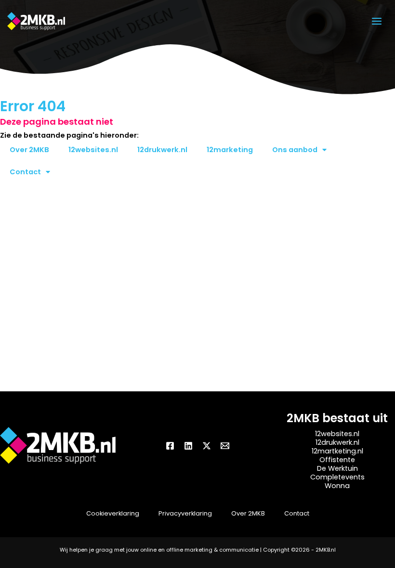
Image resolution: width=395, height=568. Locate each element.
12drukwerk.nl (162, 150)
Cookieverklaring (112, 513)
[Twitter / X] (206, 445)
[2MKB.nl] (36, 21)
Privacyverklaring (185, 513)
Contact (25, 172)
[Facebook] (170, 445)
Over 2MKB (29, 150)
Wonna (337, 486)
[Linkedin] (188, 445)
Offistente (337, 460)
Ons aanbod (294, 150)
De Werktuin (337, 468)
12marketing (230, 150)
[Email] (225, 445)
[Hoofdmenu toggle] (377, 21)
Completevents (337, 477)
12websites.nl (93, 150)
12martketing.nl (337, 451)
